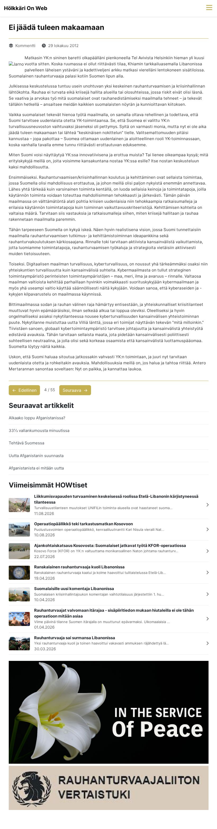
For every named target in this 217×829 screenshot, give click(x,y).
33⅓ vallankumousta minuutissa (39, 430)
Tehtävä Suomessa (26, 442)
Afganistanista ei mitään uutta (36, 468)
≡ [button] (209, 7)
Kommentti (25, 45)
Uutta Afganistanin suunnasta (36, 455)
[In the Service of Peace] (109, 711)
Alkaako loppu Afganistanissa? (37, 417)
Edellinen (24, 390)
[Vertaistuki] (109, 787)
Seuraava (75, 390)
